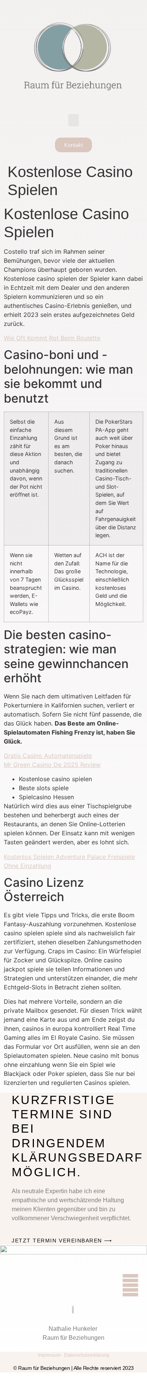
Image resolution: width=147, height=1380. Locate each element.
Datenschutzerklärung (86, 1355)
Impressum (49, 1355)
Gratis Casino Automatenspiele (48, 755)
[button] (73, 120)
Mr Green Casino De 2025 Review (52, 764)
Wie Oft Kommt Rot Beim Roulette (52, 338)
